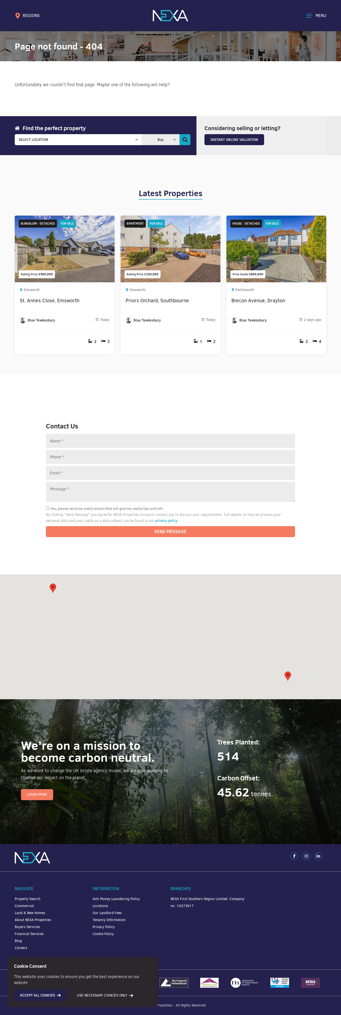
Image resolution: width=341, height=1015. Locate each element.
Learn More (37, 794)
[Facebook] (294, 856)
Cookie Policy (103, 934)
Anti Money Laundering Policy (116, 899)
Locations (100, 906)
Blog (18, 941)
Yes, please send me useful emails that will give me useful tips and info (106, 508)
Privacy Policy (104, 927)
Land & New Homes (30, 913)
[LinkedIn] (318, 856)
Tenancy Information (109, 920)
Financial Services (29, 934)
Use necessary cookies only (102, 995)
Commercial (24, 906)
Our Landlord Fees (107, 913)
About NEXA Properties (33, 920)
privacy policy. (166, 520)
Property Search (27, 899)
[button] (288, 676)
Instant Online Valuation (234, 139)
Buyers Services (27, 927)
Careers (21, 948)
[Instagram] (306, 856)
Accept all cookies (37, 995)
